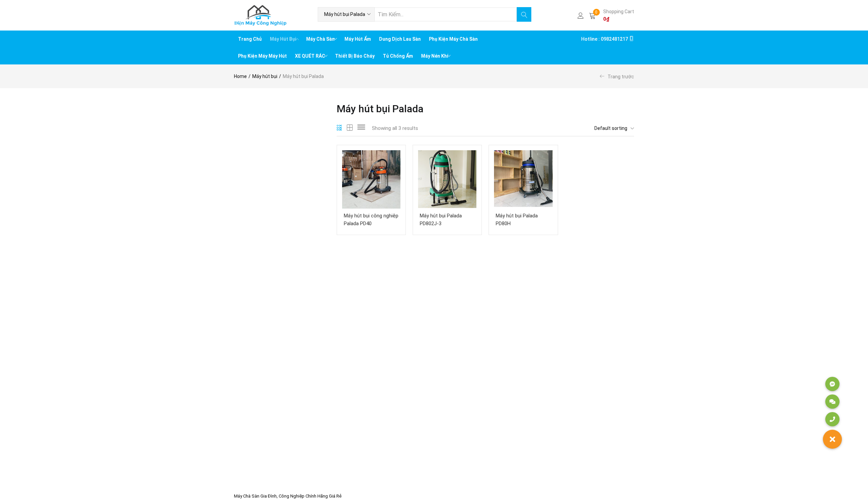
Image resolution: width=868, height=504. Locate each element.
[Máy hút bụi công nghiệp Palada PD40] (371, 179)
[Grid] (339, 128)
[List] (361, 128)
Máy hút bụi (264, 76)
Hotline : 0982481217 (605, 39)
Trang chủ (250, 39)
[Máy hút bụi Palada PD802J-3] (447, 179)
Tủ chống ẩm (398, 56)
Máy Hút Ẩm (357, 39)
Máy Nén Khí (435, 56)
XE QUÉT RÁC (310, 56)
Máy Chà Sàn (321, 39)
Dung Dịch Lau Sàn (400, 39)
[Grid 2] (350, 128)
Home (240, 76)
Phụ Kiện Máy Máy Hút (262, 56)
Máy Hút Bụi (283, 39)
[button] (346, 14)
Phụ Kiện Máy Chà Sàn (453, 39)
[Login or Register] (580, 15)
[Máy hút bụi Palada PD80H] (523, 179)
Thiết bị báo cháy (355, 56)
